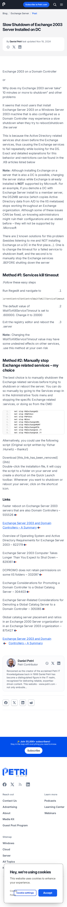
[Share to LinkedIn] (28, 785)
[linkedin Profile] (19, 47)
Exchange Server (20, 13)
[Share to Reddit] (31, 702)
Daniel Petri (29, 41)
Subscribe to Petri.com (36, 4)
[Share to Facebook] (6, 702)
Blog (5, 13)
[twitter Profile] (14, 47)
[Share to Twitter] (14, 702)
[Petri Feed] (20, 785)
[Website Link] (8, 47)
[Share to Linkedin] (23, 702)
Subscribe (33, 750)
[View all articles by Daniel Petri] (11, 662)
